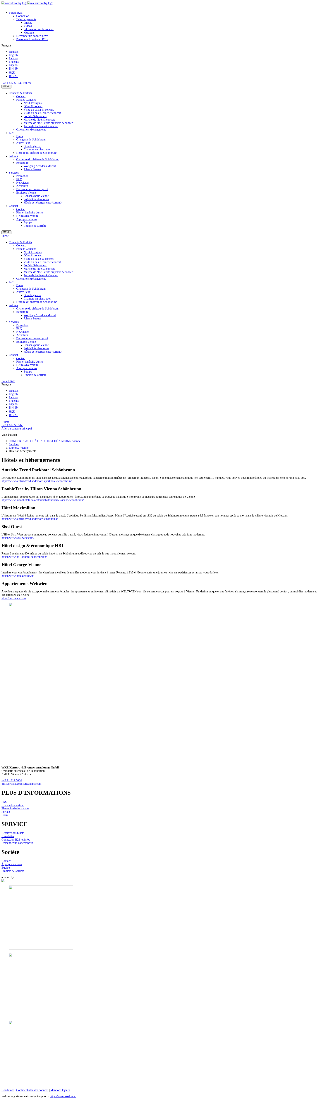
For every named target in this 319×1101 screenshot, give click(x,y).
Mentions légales (60, 1090)
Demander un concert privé (17, 842)
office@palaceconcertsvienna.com (21, 783)
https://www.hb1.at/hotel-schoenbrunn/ (24, 556)
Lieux (4, 815)
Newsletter (7, 836)
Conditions (7, 1090)
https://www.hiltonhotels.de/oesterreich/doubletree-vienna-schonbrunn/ (42, 500)
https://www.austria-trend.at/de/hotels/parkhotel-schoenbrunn (36, 481)
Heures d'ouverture (12, 805)
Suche (5, 235)
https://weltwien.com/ (13, 598)
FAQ (4, 801)
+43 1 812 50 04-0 (12, 82)
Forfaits (5, 811)
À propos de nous (11, 864)
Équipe (5, 867)
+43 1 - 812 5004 (11, 780)
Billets (27, 82)
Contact (6, 860)
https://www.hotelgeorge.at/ (17, 575)
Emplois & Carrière (12, 870)
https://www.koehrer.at (63, 1096)
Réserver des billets (12, 832)
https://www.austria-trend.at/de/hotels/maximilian (29, 518)
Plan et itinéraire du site (15, 808)
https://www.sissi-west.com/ (17, 537)
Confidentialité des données (32, 1090)
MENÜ (6, 86)
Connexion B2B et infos (15, 839)
